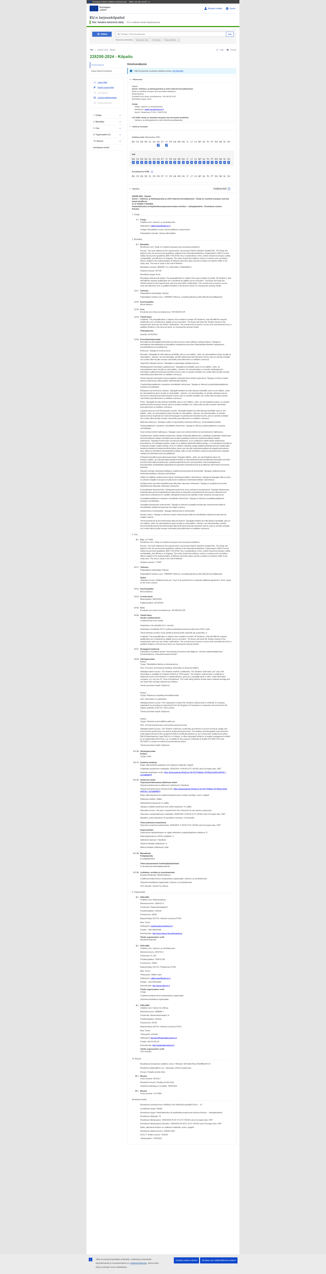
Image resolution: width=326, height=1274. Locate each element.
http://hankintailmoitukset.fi (163, 1045)
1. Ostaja (97, 115)
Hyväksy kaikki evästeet (186, 1260)
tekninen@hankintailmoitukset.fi (164, 1038)
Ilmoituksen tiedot (101, 147)
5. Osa (96, 128)
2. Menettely (98, 122)
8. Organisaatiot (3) (102, 134)
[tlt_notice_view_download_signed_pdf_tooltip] (158, 145)
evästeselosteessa (138, 1263)
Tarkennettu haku (142, 40)
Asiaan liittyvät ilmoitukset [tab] (101, 71)
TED (91, 50)
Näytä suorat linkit (106, 87)
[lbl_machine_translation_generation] (152, 172)
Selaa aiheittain (170, 40)
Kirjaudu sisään (215, 8)
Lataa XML (102, 82)
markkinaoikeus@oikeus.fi (162, 926)
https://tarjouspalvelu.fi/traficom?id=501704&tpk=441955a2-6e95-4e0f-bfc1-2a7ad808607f (183, 773)
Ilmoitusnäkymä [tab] (97, 65)
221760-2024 (177, 71)
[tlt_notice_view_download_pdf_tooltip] (133, 162)
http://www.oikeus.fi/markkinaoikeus (167, 933)
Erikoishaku (156, 40)
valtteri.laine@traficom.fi (154, 109)
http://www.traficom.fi (161, 986)
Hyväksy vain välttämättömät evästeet (219, 1260)
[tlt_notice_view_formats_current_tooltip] (229, 189)
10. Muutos (98, 141)
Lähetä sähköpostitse (107, 98)
